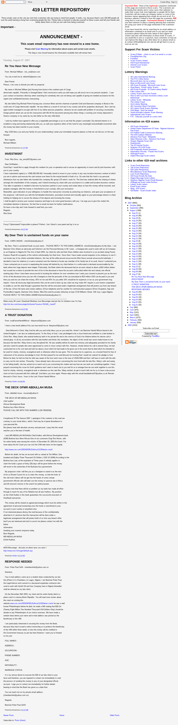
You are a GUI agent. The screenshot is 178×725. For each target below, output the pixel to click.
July (132, 307)
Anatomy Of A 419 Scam (140, 147)
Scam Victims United (139, 61)
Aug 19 (135, 244)
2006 (130, 325)
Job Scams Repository (139, 168)
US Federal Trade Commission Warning (146, 133)
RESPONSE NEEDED (18, 561)
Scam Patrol (135, 67)
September (134, 208)
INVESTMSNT (14, 153)
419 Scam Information (139, 126)
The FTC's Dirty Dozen (139, 79)
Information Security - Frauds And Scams (147, 151)
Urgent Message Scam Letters (142, 156)
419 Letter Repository (61, 9)
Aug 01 (135, 305)
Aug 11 (135, 264)
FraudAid (134, 59)
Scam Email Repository (139, 165)
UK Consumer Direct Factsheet (143, 106)
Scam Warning (41, 49)
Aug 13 (135, 259)
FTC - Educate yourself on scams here (146, 117)
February (134, 320)
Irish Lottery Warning (138, 104)
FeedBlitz (156, 336)
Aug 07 (135, 274)
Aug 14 (135, 256)
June (132, 310)
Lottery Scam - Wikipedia (140, 100)
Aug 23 (135, 233)
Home (62, 715)
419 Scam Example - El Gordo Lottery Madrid (148, 89)
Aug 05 (135, 295)
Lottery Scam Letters (138, 184)
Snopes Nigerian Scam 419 (141, 141)
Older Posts (114, 715)
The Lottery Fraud (137, 102)
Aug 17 (135, 249)
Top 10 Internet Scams (139, 145)
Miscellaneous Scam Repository (143, 172)
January (133, 322)
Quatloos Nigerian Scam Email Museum (146, 180)
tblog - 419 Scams (137, 188)
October (133, 205)
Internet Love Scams (138, 65)
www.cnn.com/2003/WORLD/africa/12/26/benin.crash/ (31, 603)
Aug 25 (135, 228)
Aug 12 (135, 261)
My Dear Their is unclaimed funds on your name (37, 235)
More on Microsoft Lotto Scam (142, 83)
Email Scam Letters (138, 186)
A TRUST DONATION (18, 315)
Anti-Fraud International (139, 63)
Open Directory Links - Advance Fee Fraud (147, 139)
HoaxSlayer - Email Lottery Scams (144, 87)
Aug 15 (135, 254)
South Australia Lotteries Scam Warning (146, 112)
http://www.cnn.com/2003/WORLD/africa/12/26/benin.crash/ (29, 449)
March (132, 317)
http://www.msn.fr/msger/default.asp (18, 551)
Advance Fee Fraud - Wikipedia (143, 137)
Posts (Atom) (20, 720)
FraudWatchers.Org (138, 56)
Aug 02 (135, 302)
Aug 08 (135, 272)
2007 (130, 203)
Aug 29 (135, 218)
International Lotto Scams (140, 114)
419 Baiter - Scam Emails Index (143, 191)
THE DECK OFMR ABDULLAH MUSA (28, 387)
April (132, 315)
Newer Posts (8, 715)
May (132, 312)
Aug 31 (135, 213)
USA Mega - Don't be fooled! (141, 110)
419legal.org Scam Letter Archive (143, 182)
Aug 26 (135, 226)
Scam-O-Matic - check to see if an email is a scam (151, 54)
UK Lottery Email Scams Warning (144, 108)
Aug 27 (135, 223)
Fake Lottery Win (137, 91)
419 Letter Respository (139, 170)
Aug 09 (135, 269)
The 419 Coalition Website (141, 135)
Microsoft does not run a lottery (143, 81)
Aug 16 (135, 251)
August (133, 210)
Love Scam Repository (139, 174)
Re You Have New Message (23, 66)
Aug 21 (135, 238)
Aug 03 (135, 300)
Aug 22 (135, 236)
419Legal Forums (137, 154)
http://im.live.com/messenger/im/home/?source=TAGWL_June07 (29, 304)
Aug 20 (135, 241)
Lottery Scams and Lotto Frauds (143, 94)
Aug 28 (135, 221)
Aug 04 (135, 297)
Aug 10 (135, 266)
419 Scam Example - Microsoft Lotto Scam (147, 85)
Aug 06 (135, 292)
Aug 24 (135, 231)
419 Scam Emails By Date (141, 176)
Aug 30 (135, 216)
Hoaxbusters (135, 143)
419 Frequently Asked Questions (143, 149)
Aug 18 (135, 246)
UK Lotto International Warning (142, 77)
